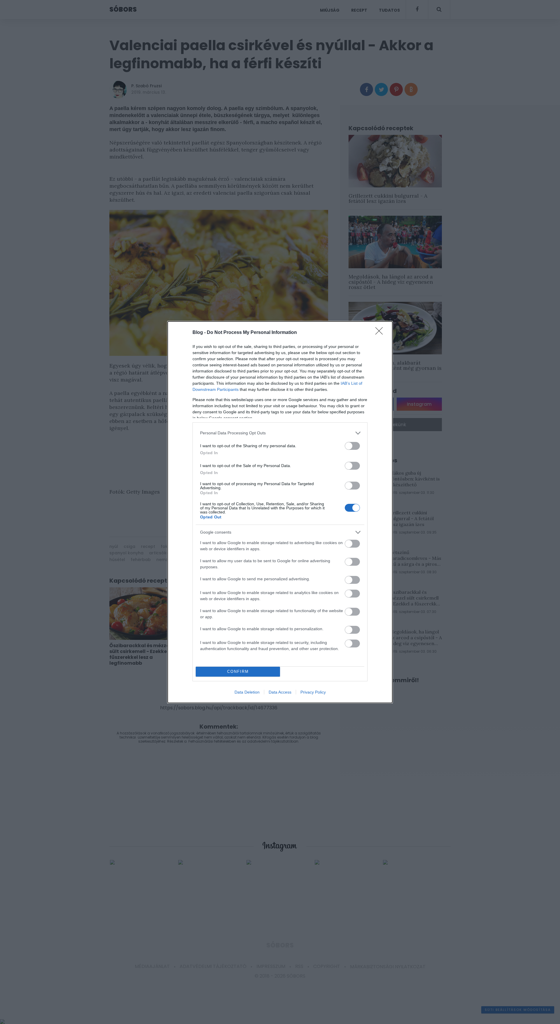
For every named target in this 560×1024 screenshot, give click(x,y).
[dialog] (280, 512)
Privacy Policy (313, 692)
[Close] (380, 332)
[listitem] (280, 433)
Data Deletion (247, 692)
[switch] (352, 446)
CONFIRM (238, 671)
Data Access (280, 692)
